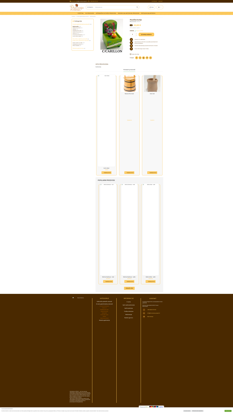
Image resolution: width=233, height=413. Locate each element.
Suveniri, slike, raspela (77, 36)
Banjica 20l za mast (129, 93)
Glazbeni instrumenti (77, 27)
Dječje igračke (93, 16)
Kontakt (160, 1)
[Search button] (137, 7)
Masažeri (74, 29)
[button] (129, 288)
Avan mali (152, 93)
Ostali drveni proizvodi (77, 32)
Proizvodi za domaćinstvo (78, 34)
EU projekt (154, 1)
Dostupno (140, 31)
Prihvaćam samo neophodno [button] (197, 411)
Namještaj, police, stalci (77, 30)
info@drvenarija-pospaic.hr (81, 1)
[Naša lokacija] (144, 316)
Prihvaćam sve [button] (228, 411)
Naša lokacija (150, 316)
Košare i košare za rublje (77, 42)
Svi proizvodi (89, 13)
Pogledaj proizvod (107, 172)
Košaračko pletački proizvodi (106, 13)
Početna (80, 13)
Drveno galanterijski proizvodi (128, 13)
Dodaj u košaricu (147, 34)
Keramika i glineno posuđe (80, 39)
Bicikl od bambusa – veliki (129, 277)
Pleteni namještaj (76, 45)
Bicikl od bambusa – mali (108, 277)
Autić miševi (106, 168)
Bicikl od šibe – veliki (150, 277)
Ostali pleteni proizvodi (77, 44)
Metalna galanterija (148, 13)
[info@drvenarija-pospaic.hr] (144, 313)
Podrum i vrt (75, 33)
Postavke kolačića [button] (187, 411)
